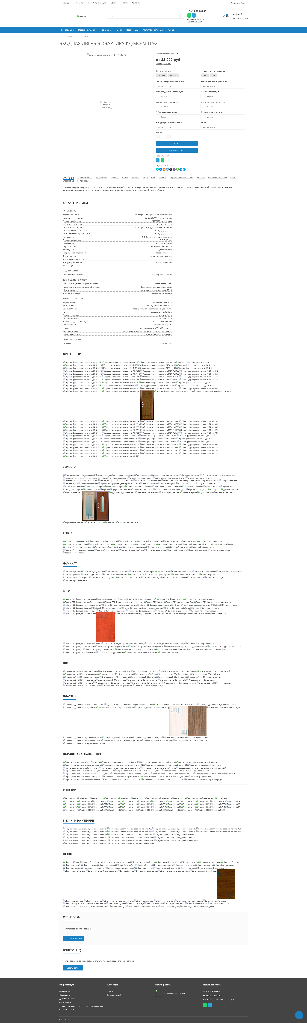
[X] (170, 169)
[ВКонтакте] (160, 169)
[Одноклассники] (164, 169)
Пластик (162, 177)
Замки (110, 991)
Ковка (125, 177)
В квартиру (69, 37)
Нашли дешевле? (163, 63)
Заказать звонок (194, 22)
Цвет (128, 30)
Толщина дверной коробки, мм (170, 91)
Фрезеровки (101, 177)
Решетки (201, 177)
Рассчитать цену (177, 143)
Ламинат (135, 177)
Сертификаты (65, 1002)
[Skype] (184, 169)
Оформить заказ (240, 18)
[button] (82, 3)
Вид (137, 30)
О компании (64, 995)
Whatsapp (189, 15)
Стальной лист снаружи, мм (168, 102)
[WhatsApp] (177, 169)
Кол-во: (159, 132)
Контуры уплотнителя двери (169, 122)
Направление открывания (213, 71)
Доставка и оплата (67, 998)
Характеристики (84, 177)
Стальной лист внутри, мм (213, 102)
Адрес (171, 30)
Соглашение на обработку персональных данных (81, 1006)
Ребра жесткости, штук (166, 112)
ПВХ (153, 177)
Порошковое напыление (181, 177)
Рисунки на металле (217, 177)
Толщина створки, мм (210, 91)
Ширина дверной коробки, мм (170, 81)
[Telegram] (167, 169)
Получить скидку (177, 150)
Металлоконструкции (153, 30)
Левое (213, 75)
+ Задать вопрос (73, 968)
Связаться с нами (66, 1009)
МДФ (145, 177)
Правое (204, 75)
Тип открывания (163, 71)
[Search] (180, 16)
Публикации (64, 991)
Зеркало (115, 177)
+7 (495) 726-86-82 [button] (212, 991)
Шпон (233, 177)
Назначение (106, 30)
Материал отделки (87, 30)
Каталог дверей (114, 995)
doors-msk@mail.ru (195, 19)
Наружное (173, 75)
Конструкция (67, 30)
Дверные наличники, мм (212, 112)
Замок (203, 122)
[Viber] (174, 169)
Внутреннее (161, 75)
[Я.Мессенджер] (157, 169)
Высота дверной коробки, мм (214, 81)
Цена (119, 30)
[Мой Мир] (180, 169)
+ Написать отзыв (73, 938)
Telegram (194, 15)
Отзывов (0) (68, 180)
